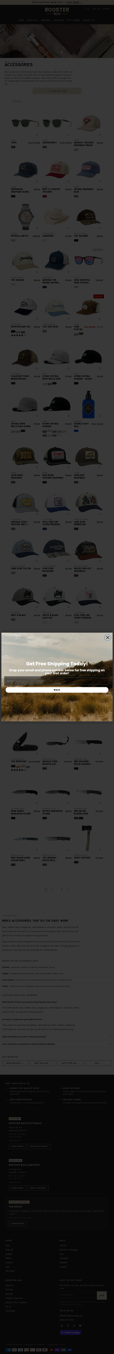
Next (57, 689)
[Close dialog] (107, 637)
